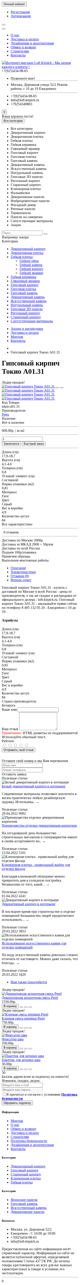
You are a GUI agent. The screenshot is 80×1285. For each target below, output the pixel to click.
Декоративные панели (27, 1212)
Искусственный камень (28, 301)
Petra (5, 414)
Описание (18, 568)
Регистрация (20, 12)
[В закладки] (57, 387)
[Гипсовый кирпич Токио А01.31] (29, 386)
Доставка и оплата (25, 39)
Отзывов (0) (20, 576)
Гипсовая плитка (23, 289)
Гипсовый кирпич (24, 285)
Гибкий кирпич (31, 269)
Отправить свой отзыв (19, 750)
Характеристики (23, 572)
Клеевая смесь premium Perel (23, 1018)
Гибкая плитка (22, 257)
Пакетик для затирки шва (21, 1060)
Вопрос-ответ (21, 580)
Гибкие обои (29, 261)
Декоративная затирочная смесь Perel (30, 998)
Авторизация (21, 16)
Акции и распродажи (27, 329)
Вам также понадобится (29, 982)
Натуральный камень (27, 305)
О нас (15, 35)
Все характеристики (17, 524)
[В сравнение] (62, 387)
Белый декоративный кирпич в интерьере (33, 786)
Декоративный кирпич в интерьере (28, 904)
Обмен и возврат (23, 47)
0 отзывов (11, 532)
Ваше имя (9, 709)
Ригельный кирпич (25, 313)
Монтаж (17, 337)
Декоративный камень (28, 297)
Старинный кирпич (26, 317)
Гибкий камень (31, 265)
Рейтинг (8, 741)
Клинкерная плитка (26, 1178)
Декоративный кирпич (28, 249)
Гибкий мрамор (31, 273)
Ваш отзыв (10, 729)
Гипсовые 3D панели (27, 309)
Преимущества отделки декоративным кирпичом (39, 825)
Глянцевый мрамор (25, 281)
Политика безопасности (29, 1141)
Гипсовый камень (24, 293)
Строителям (20, 51)
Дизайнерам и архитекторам (32, 43)
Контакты (18, 55)
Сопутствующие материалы (32, 321)
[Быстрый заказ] (21, 1007)
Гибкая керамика (23, 277)
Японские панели (24, 1200)
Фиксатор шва (13, 1039)
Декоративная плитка (27, 253)
